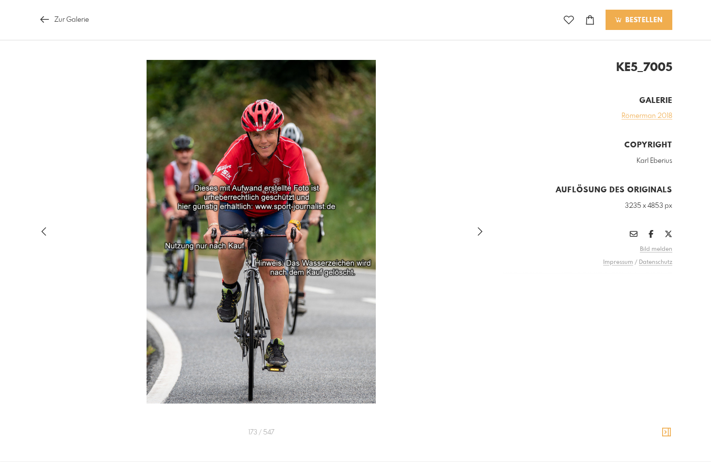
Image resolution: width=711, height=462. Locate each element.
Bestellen (643, 20)
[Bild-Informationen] (666, 432)
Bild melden (656, 249)
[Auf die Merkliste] (569, 20)
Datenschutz (655, 262)
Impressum (618, 262)
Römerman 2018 (647, 116)
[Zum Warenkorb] (590, 20)
